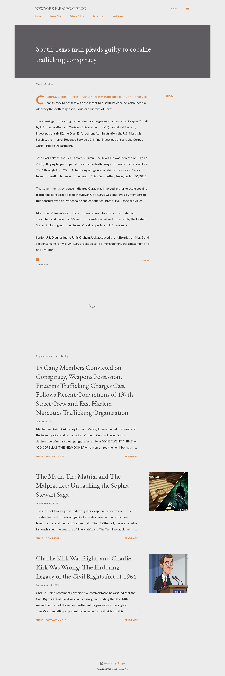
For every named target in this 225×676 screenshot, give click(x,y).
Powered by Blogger (114, 663)
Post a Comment (56, 456)
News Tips (55, 16)
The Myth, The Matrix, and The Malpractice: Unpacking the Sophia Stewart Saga (82, 485)
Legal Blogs (117, 16)
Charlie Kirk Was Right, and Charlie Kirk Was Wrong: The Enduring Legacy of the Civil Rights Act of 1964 (86, 567)
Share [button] (169, 95)
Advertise (98, 16)
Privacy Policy (77, 16)
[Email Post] (38, 260)
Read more (131, 456)
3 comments (53, 538)
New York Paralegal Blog (60, 8)
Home (38, 16)
